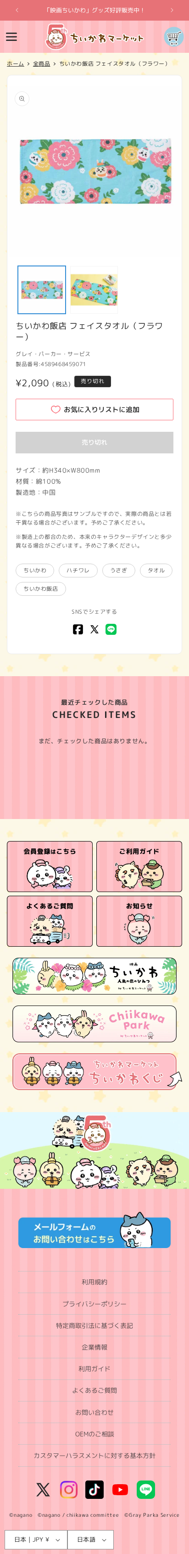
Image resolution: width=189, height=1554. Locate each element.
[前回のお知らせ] (17, 10)
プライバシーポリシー (94, 1304)
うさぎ (119, 570)
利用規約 (94, 1281)
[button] (11, 37)
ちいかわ (34, 570)
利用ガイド (94, 1368)
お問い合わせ (94, 1412)
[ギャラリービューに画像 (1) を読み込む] (42, 290)
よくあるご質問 (94, 1390)
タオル (156, 570)
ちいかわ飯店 (40, 589)
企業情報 (94, 1347)
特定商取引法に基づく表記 (94, 1325)
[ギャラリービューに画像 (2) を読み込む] (94, 290)
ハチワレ (78, 570)
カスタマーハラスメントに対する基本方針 (94, 1455)
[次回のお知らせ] (172, 10)
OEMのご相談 (94, 1434)
